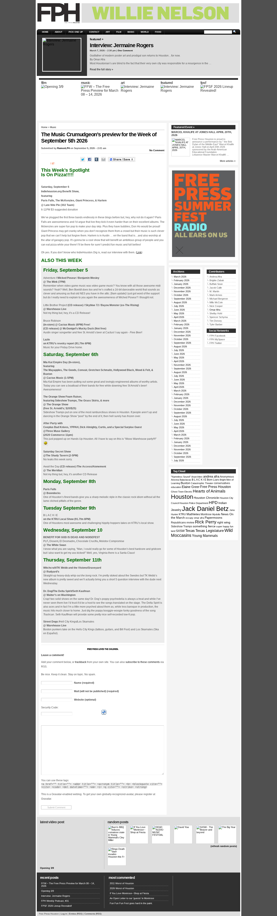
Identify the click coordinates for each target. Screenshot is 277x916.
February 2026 (181, 280)
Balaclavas (185, 479)
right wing (223, 522)
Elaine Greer (191, 487)
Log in (64, 914)
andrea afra (211, 476)
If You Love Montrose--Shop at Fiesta (129, 893)
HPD (213, 502)
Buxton (185, 483)
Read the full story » (101, 69)
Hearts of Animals (209, 491)
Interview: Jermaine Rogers (121, 45)
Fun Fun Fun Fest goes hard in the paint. (131, 903)
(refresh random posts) (224, 846)
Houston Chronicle (206, 497)
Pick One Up (76, 32)
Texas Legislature (209, 530)
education (176, 487)
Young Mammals (205, 535)
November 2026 (182, 291)
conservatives (222, 483)
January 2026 (181, 284)
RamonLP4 (63, 148)
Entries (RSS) (75, 914)
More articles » (227, 161)
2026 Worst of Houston (122, 888)
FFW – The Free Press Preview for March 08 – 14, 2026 (68, 884)
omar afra (199, 518)
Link (139, 252)
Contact (94, 32)
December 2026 (182, 287)
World (145, 32)
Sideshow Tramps (181, 526)
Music (130, 32)
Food (158, 32)
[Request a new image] (103, 712)
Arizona (175, 479)
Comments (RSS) (92, 914)
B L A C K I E (199, 479)
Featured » (96, 39)
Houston (182, 497)
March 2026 (180, 276)
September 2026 (182, 298)
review (190, 522)
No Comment (156, 150)
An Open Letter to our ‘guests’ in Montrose (132, 898)
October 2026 (181, 295)
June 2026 (179, 309)
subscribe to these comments (143, 662)
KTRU (182, 514)
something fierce (204, 526)
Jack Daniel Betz (205, 508)
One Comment (125, 50)
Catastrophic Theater (202, 483)
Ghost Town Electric (181, 491)
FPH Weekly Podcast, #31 (55, 901)
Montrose (206, 514)
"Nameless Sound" (181, 476)
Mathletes (193, 514)
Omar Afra (214, 309)
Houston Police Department (193, 503)
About (58, 32)
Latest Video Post (52, 822)
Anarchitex (197, 476)
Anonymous (227, 476)
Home (45, 32)
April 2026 (179, 317)
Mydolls (216, 514)
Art (108, 32)
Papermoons (213, 517)
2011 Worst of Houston (122, 883)
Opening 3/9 (47, 868)
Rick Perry (205, 521)
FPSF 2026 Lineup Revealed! (56, 906)
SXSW (180, 531)
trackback (80, 662)
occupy (189, 518)
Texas (190, 530)
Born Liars (213, 479)
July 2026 (179, 306)
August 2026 (180, 302)
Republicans (178, 522)
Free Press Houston (215, 487)
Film (118, 32)
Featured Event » (184, 127)
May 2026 (179, 313)
